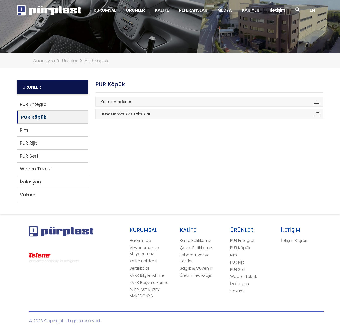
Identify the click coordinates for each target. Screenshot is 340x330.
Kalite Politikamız (195, 240)
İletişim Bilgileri (294, 240)
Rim (233, 255)
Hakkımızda (140, 240)
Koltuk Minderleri (116, 101)
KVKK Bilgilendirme (147, 275)
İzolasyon (239, 284)
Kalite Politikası (143, 261)
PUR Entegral (242, 240)
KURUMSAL (105, 10)
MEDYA (224, 10)
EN (312, 10)
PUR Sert (238, 269)
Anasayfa (44, 60)
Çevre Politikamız (196, 248)
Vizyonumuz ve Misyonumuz (144, 251)
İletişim (277, 10)
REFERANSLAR (193, 10)
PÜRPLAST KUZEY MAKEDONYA (145, 293)
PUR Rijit (237, 262)
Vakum (237, 291)
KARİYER (250, 10)
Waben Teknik (243, 276)
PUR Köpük (96, 60)
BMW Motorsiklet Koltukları (126, 114)
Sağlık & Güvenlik (196, 268)
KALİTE (162, 10)
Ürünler (70, 60)
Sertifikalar (139, 268)
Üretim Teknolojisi (196, 275)
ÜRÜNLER (135, 10)
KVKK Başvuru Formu (149, 282)
